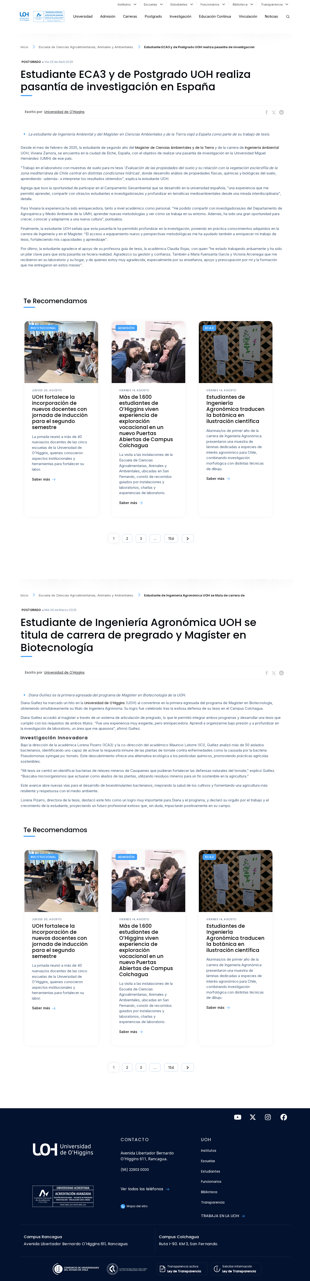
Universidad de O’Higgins (104, 703)
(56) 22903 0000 (135, 1170)
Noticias (271, 16)
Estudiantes (179, 4)
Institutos (125, 4)
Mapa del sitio (136, 1206)
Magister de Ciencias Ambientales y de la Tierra (174, 147)
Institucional (43, 328)
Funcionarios (211, 4)
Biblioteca (241, 4)
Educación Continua (215, 16)
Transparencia (273, 4)
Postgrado (153, 16)
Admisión (107, 16)
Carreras (130, 16)
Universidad (83, 16)
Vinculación (248, 16)
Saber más (41, 479)
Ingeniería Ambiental (262, 147)
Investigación (180, 16)
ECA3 (209, 328)
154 (171, 538)
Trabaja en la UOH (220, 1216)
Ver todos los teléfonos (142, 1188)
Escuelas (151, 4)
